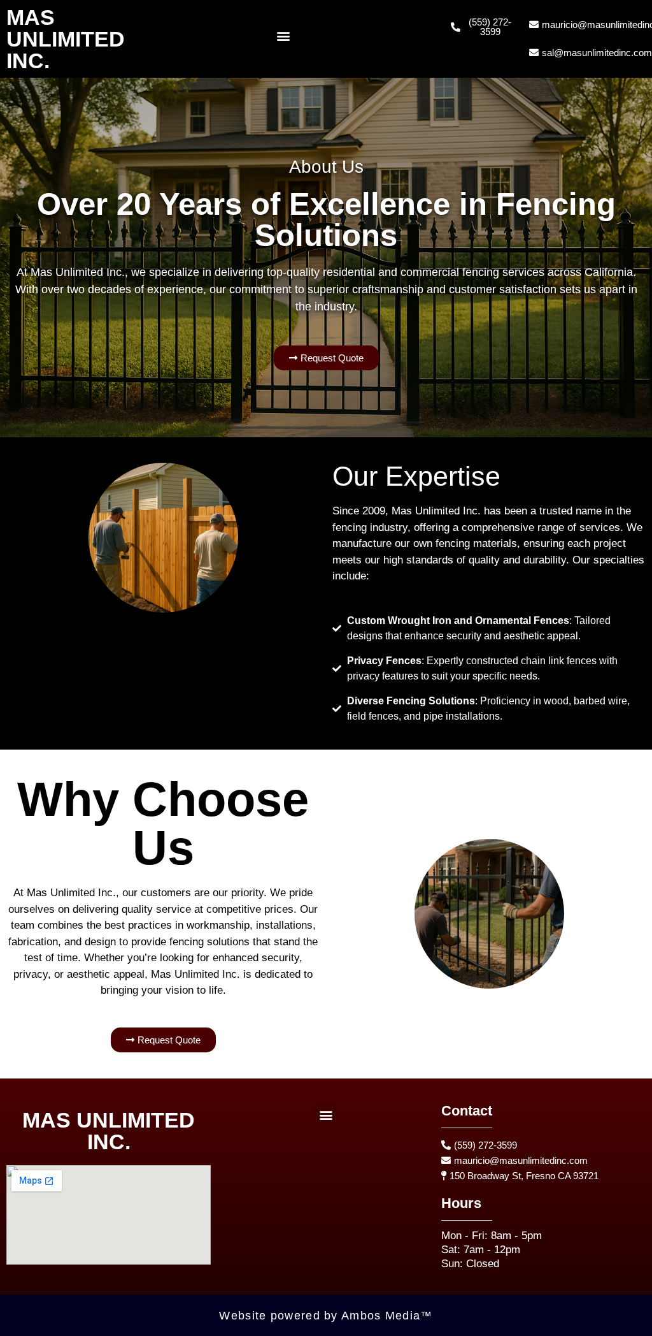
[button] (283, 36)
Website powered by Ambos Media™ (325, 1315)
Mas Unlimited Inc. (65, 39)
